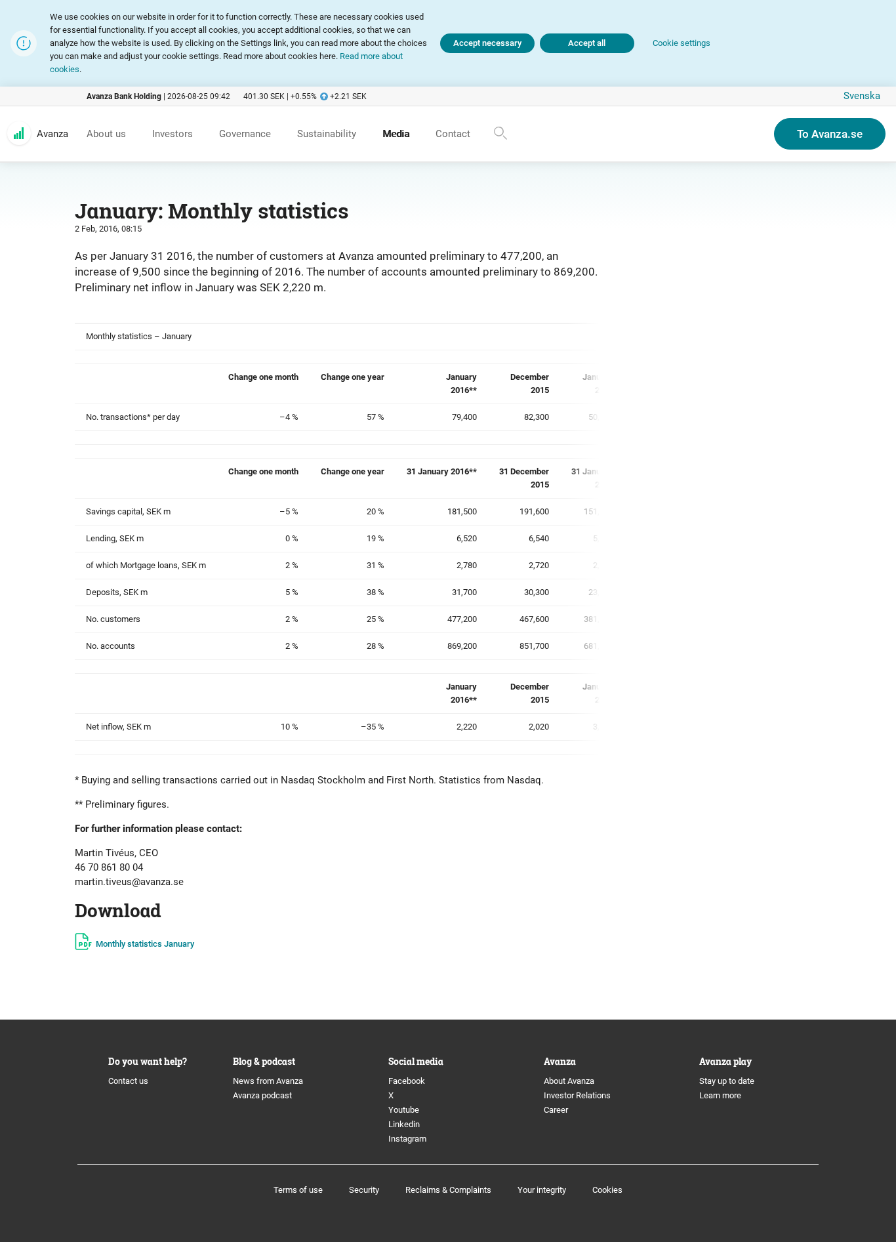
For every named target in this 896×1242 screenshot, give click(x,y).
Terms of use (298, 1190)
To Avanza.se (830, 133)
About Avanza (569, 1081)
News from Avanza (268, 1081)
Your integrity (542, 1190)
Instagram (407, 1139)
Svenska (862, 96)
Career (556, 1110)
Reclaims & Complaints (448, 1190)
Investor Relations (577, 1095)
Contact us (128, 1081)
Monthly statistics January (145, 944)
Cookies (607, 1190)
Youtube (403, 1110)
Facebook (406, 1081)
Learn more (720, 1095)
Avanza (52, 134)
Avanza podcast (262, 1095)
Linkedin (404, 1124)
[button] (681, 43)
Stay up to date (726, 1081)
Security (364, 1190)
